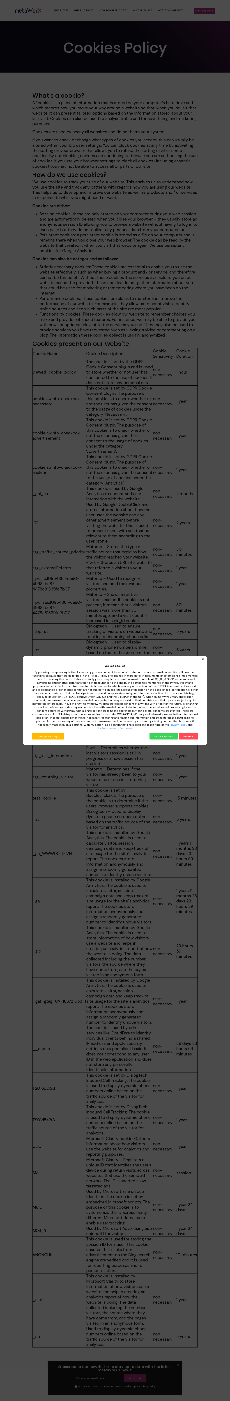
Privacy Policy (178, 724)
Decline (188, 736)
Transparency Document (117, 728)
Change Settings (48, 736)
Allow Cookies (163, 736)
